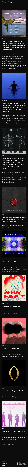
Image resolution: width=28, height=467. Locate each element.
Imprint (3, 465)
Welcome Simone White (9, 262)
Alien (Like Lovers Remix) (11, 348)
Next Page (11, 444)
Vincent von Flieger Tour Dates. (14, 432)
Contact (3, 461)
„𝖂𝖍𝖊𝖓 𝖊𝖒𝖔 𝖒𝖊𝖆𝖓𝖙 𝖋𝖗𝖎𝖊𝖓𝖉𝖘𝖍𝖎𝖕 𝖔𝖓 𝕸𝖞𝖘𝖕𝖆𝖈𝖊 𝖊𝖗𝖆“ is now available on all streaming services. (14, 219)
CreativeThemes (21, 464)
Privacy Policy (5, 463)
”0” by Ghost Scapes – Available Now (14, 392)
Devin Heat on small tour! (11, 306)
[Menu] (25, 2)
